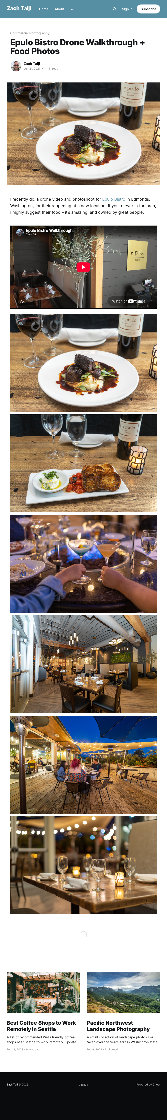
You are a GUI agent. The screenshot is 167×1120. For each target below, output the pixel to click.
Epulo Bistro (113, 199)
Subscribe (148, 9)
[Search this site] (114, 9)
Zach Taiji (19, 8)
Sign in (127, 9)
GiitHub (83, 1084)
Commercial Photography (29, 33)
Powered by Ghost (148, 1084)
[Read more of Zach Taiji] (16, 66)
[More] (73, 9)
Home (43, 9)
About (59, 9)
